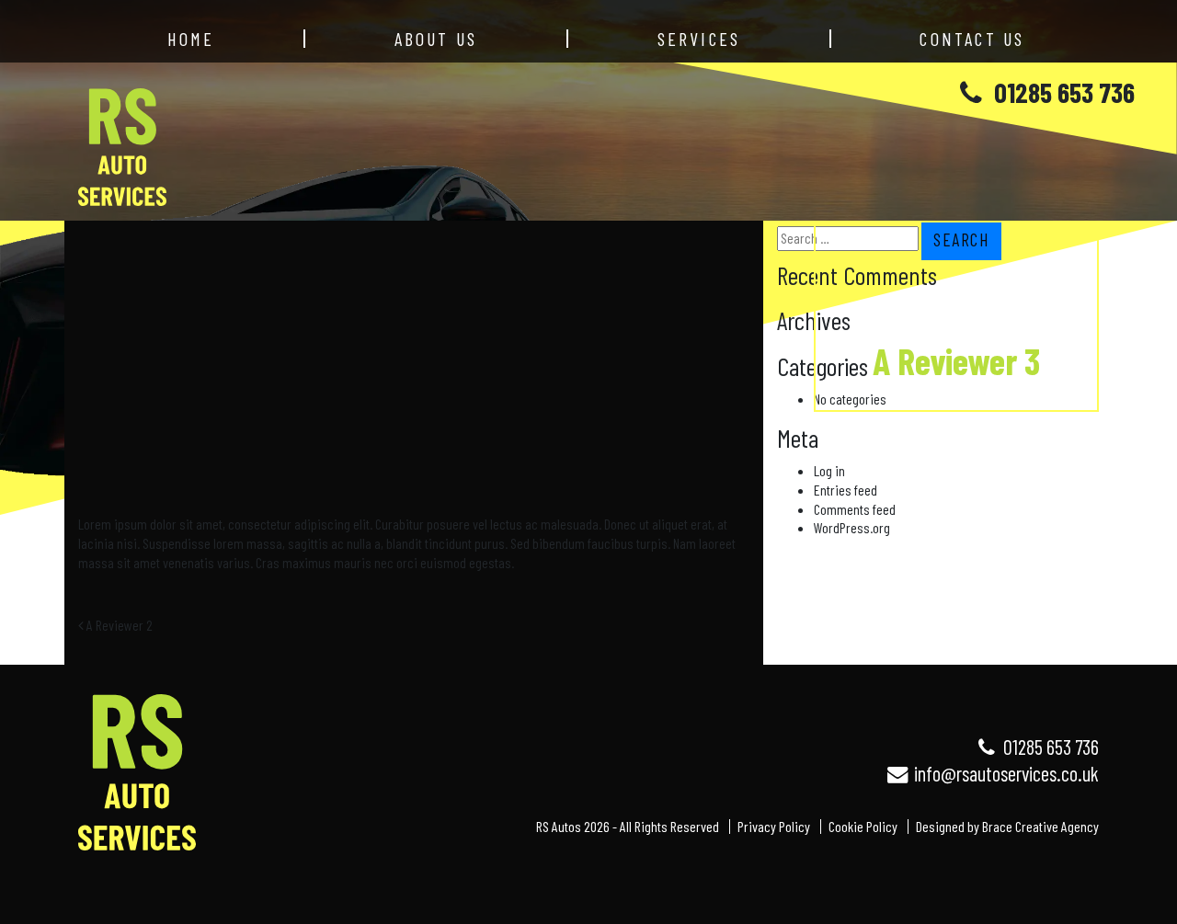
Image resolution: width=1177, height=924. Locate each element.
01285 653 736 (1061, 91)
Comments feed (855, 509)
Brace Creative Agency (1040, 826)
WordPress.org (852, 527)
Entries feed (845, 489)
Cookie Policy (862, 826)
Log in (829, 470)
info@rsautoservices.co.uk (1004, 773)
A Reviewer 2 (118, 624)
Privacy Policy (773, 826)
